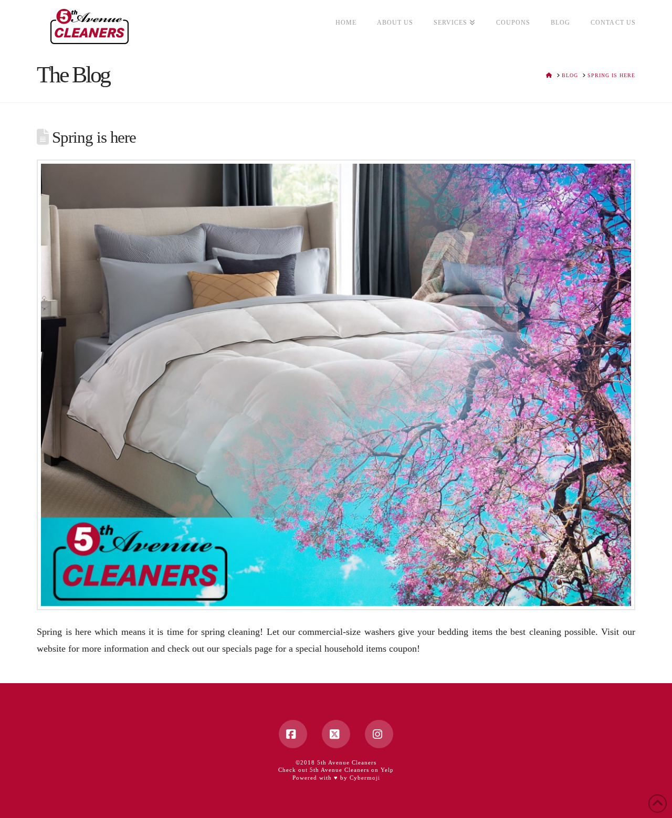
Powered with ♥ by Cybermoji (336, 777)
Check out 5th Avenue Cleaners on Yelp (336, 770)
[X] (336, 734)
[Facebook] (293, 734)
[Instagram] (379, 734)
